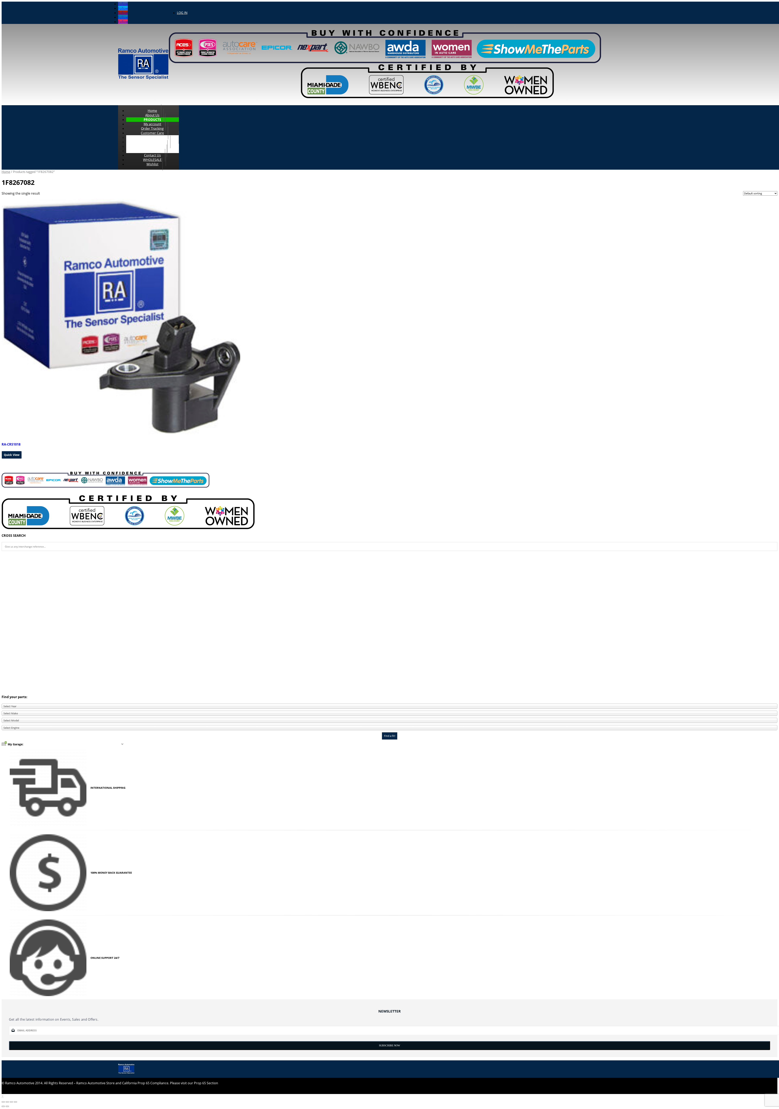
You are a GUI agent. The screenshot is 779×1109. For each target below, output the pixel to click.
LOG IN (182, 13)
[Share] (7, 1102)
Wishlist (152, 164)
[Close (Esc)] (3, 1102)
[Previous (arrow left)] (3, 1106)
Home (6, 172)
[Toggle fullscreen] (11, 1102)
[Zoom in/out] (15, 1102)
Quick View (11, 455)
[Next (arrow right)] (7, 1106)
